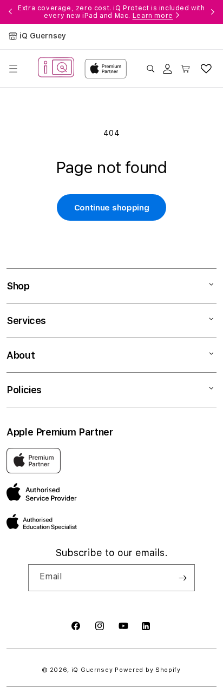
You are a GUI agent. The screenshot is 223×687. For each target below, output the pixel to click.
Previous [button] (10, 11)
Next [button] (212, 11)
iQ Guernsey (92, 669)
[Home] (56, 69)
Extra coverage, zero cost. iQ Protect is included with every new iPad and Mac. (111, 11)
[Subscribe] (182, 577)
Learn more (153, 15)
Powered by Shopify (148, 669)
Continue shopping (111, 208)
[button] (13, 68)
